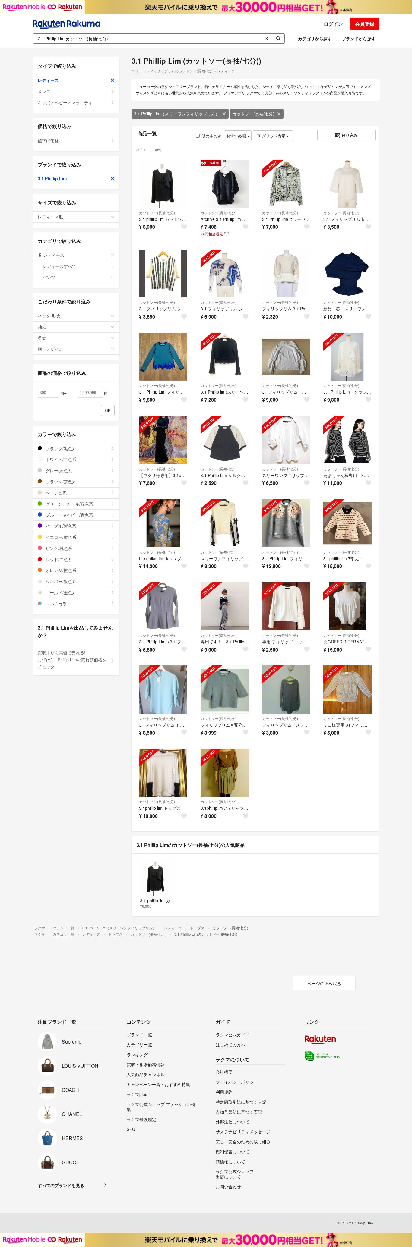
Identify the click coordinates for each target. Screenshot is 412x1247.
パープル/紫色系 (60, 526)
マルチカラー (57, 604)
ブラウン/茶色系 (60, 482)
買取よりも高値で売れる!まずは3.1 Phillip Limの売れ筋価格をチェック (72, 659)
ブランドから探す (359, 39)
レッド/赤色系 (58, 559)
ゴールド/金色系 (60, 592)
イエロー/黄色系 (60, 537)
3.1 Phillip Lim (52, 178)
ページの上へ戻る (324, 983)
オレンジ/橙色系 (60, 570)
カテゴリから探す (315, 39)
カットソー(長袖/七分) (253, 114)
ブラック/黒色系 (60, 448)
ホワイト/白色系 (60, 459)
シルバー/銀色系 (60, 581)
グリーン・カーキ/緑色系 (68, 504)
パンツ (49, 277)
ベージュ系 (55, 493)
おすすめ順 (236, 136)
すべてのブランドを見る (61, 1185)
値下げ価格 (48, 140)
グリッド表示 (274, 136)
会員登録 (364, 23)
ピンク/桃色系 (58, 548)
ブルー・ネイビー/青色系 (68, 515)
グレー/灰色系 (58, 470)
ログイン (333, 23)
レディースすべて (59, 266)
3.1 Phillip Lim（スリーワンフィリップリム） (177, 114)
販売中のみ (211, 136)
